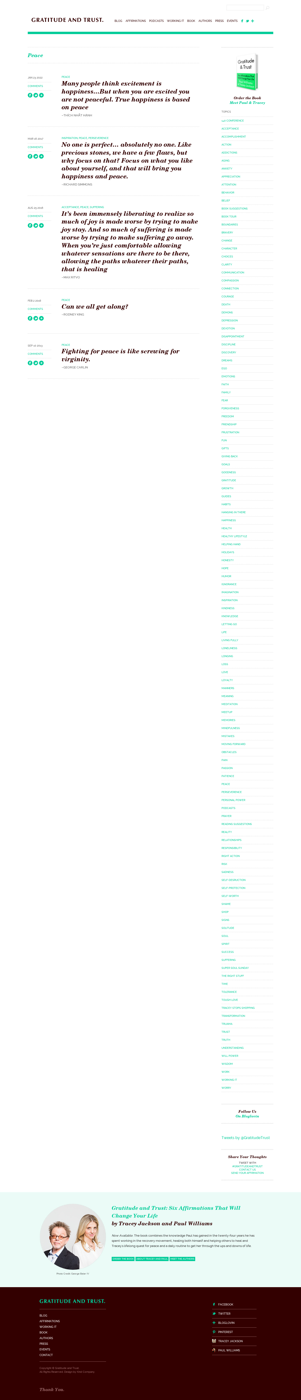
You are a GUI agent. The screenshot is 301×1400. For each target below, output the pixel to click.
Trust (226, 1031)
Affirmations (136, 21)
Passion (227, 768)
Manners (228, 688)
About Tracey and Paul (152, 1259)
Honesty (228, 560)
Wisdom (227, 1063)
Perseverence (98, 138)
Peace (66, 77)
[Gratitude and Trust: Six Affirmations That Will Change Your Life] (67, 23)
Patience (228, 776)
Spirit (226, 944)
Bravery (227, 232)
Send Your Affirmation (247, 1173)
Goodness (229, 472)
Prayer (226, 816)
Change (227, 240)
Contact (46, 1355)
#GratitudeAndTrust (247, 1166)
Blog (118, 21)
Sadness (228, 872)
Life (224, 632)
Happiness (229, 520)
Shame (226, 904)
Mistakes (228, 736)
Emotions (228, 376)
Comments (35, 86)
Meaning (228, 696)
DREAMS (227, 360)
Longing (227, 656)
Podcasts (156, 21)
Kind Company (86, 1371)
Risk (224, 864)
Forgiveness (230, 408)
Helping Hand (231, 544)
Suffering (97, 207)
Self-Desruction (234, 880)
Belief (226, 200)
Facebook (225, 1304)
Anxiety (227, 168)
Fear (225, 400)
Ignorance (229, 584)
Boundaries (230, 224)
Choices (227, 256)
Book (191, 21)
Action (226, 144)
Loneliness (229, 648)
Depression (230, 320)
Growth (227, 488)
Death (226, 304)
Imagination (230, 592)
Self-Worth (230, 896)
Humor (226, 576)
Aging (226, 160)
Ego (224, 368)
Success (228, 952)
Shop (225, 912)
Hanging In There (234, 512)
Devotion (228, 328)
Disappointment (233, 336)
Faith (225, 384)
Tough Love (230, 1000)
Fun (224, 440)
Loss (225, 664)
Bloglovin (226, 1323)
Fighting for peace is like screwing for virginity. (120, 355)
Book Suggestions (235, 208)
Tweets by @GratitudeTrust (246, 1138)
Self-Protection (233, 888)
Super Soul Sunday (235, 968)
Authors (205, 21)
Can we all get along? (95, 306)
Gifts (225, 448)
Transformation (233, 1015)
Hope (225, 568)
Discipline (229, 344)
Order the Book (247, 98)
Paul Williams (229, 1350)
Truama (227, 1023)
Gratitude (229, 480)
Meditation (230, 704)
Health (227, 528)
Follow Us (247, 1114)
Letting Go (229, 624)
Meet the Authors (182, 1259)
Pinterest (225, 1332)
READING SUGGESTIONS (237, 824)
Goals (226, 464)
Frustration (230, 432)
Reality (227, 832)
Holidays (228, 552)
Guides (226, 496)
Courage (228, 296)
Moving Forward (234, 744)
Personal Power (233, 800)
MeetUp (227, 712)
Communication (233, 272)
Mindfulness (231, 728)
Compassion (230, 280)
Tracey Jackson (230, 1341)
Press (219, 21)
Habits (226, 504)
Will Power (230, 1055)
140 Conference (233, 120)
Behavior (228, 192)
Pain (224, 760)
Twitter (224, 1313)
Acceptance (70, 207)
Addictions (229, 152)
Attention (229, 184)
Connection (230, 288)
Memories (228, 720)
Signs (225, 920)
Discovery (229, 352)
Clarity (227, 264)
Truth (226, 1039)
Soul (225, 936)
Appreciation (231, 176)
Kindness (228, 608)
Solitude (228, 928)
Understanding (233, 1047)
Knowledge (230, 616)
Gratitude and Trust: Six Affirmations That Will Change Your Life (176, 1211)
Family (226, 392)
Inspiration (70, 138)
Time (225, 984)
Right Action (231, 856)
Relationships (232, 840)
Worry (226, 1087)
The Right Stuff (233, 976)
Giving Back (230, 456)
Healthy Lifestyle (234, 536)
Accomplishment (234, 136)
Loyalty (227, 680)
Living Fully (230, 640)
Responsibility (232, 848)
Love (225, 672)
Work (226, 1071)
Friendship (229, 424)
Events (232, 21)
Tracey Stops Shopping (238, 1008)
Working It (175, 21)
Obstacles (229, 752)
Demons (227, 312)
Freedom (228, 416)
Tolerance (229, 992)
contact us (247, 1169)
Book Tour (229, 216)
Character (229, 248)
